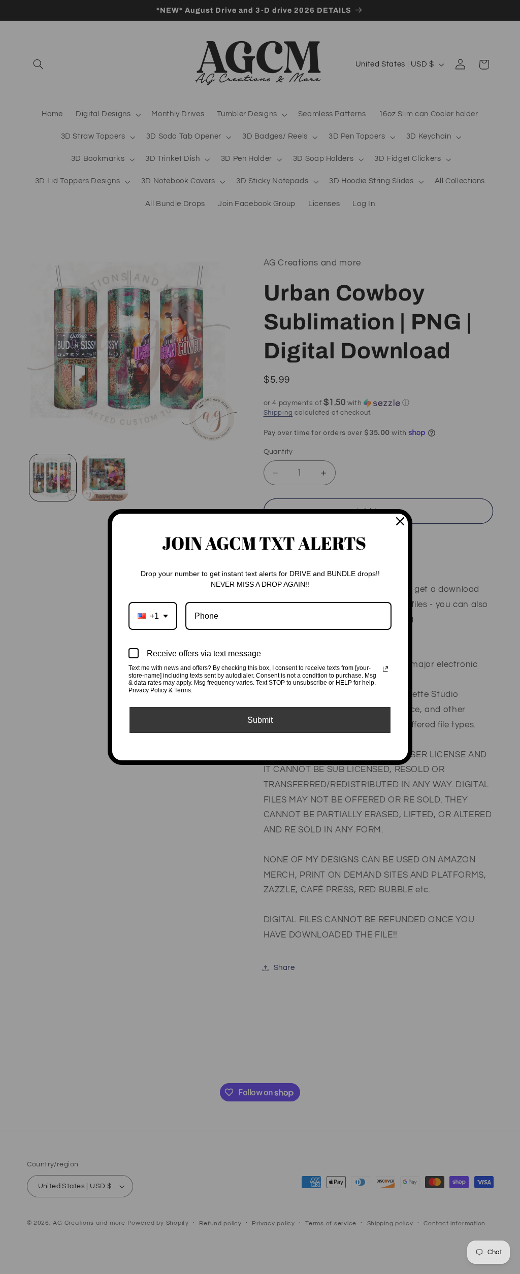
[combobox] (152, 616)
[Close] (400, 521)
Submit (260, 720)
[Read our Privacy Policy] (385, 669)
